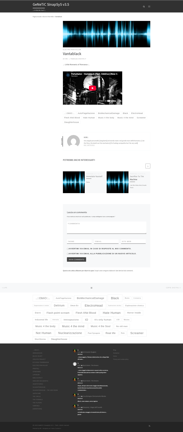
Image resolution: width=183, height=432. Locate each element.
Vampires (36, 406)
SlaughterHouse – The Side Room (45, 390)
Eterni (38, 313)
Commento (74, 224)
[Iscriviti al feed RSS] (149, 426)
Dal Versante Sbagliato (89, 352)
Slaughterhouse (59, 339)
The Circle (37, 396)
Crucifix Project (39, 359)
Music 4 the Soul (100, 326)
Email (98, 241)
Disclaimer (116, 353)
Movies (127, 320)
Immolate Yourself (94, 176)
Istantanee (37, 372)
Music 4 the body (45, 326)
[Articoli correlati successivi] (148, 166)
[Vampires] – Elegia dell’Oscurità (92, 407)
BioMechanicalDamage (90, 298)
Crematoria (137, 298)
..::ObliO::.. (43, 298)
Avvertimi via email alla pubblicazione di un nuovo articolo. (103, 254)
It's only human (102, 319)
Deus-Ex (74, 305)
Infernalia (55, 319)
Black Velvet (37, 356)
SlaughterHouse (39, 387)
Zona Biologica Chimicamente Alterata (94, 396)
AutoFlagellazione (63, 298)
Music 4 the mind (73, 326)
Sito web (126, 241)
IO (86, 319)
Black (115, 298)
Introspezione (71, 319)
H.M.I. (67, 59)
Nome (71, 241)
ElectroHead (94, 305)
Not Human (43, 333)
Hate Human (112, 312)
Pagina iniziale (37, 17)
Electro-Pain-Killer (48, 17)
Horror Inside (134, 313)
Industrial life (41, 320)
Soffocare (37, 393)
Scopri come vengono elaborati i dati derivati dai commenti (114, 271)
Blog (114, 350)
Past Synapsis (94, 333)
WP (40, 428)
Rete (123, 333)
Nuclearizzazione (70, 333)
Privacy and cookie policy (120, 359)
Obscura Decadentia (40, 381)
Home (115, 356)
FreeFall (36, 368)
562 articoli (89, 145)
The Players (37, 403)
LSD (118, 319)
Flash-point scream (58, 312)
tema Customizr (56, 428)
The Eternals (38, 399)
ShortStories (40, 339)
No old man (122, 326)
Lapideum (36, 375)
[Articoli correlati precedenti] (142, 166)
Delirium (59, 305)
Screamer (137, 333)
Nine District (38, 378)
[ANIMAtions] (37, 409)
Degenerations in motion (41, 305)
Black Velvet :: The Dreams (90, 365)
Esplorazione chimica (134, 305)
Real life (111, 333)
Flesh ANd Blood (86, 312)
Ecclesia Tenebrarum (41, 362)
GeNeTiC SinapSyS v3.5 (45, 425)
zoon (79, 352)
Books (127, 298)
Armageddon (37, 353)
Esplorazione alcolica (114, 305)
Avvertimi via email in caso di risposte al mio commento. (100, 249)
